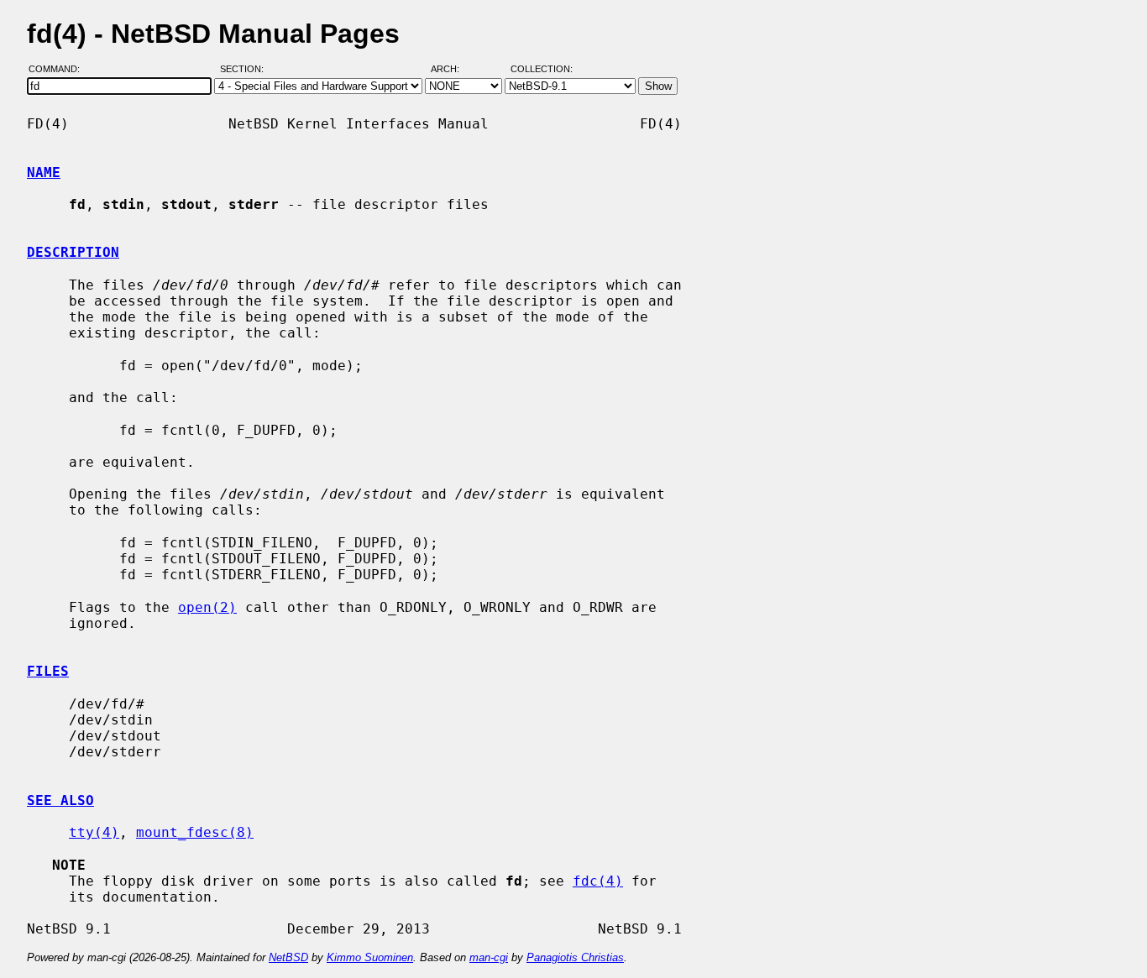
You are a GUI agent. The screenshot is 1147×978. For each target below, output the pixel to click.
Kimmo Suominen (370, 957)
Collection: (542, 70)
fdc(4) (598, 881)
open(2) (207, 607)
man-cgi (488, 957)
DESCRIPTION (73, 252)
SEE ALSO (60, 800)
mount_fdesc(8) (195, 832)
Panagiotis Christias (575, 957)
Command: (59, 70)
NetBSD (288, 957)
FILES (48, 671)
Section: (245, 70)
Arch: (452, 70)
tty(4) (94, 832)
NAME (43, 172)
